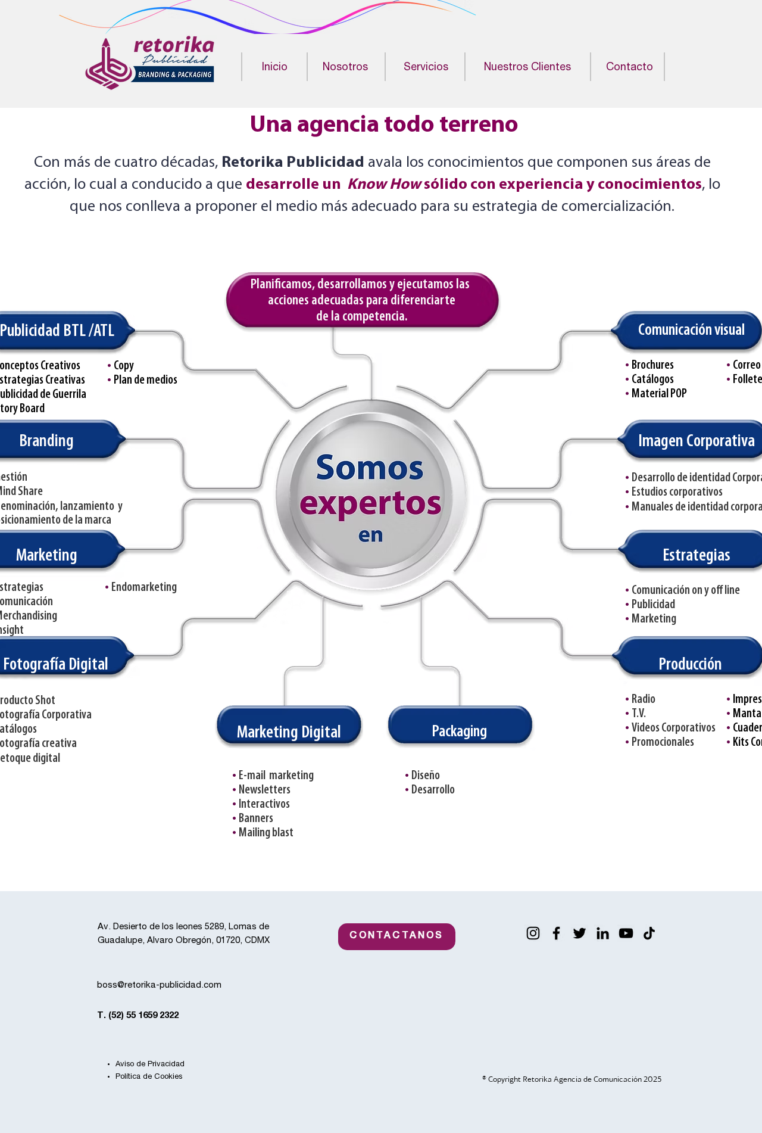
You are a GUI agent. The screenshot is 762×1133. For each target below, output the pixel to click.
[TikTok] (649, 933)
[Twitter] (579, 933)
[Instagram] (533, 933)
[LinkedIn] (602, 933)
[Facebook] (556, 933)
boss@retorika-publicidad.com (159, 985)
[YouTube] (626, 933)
